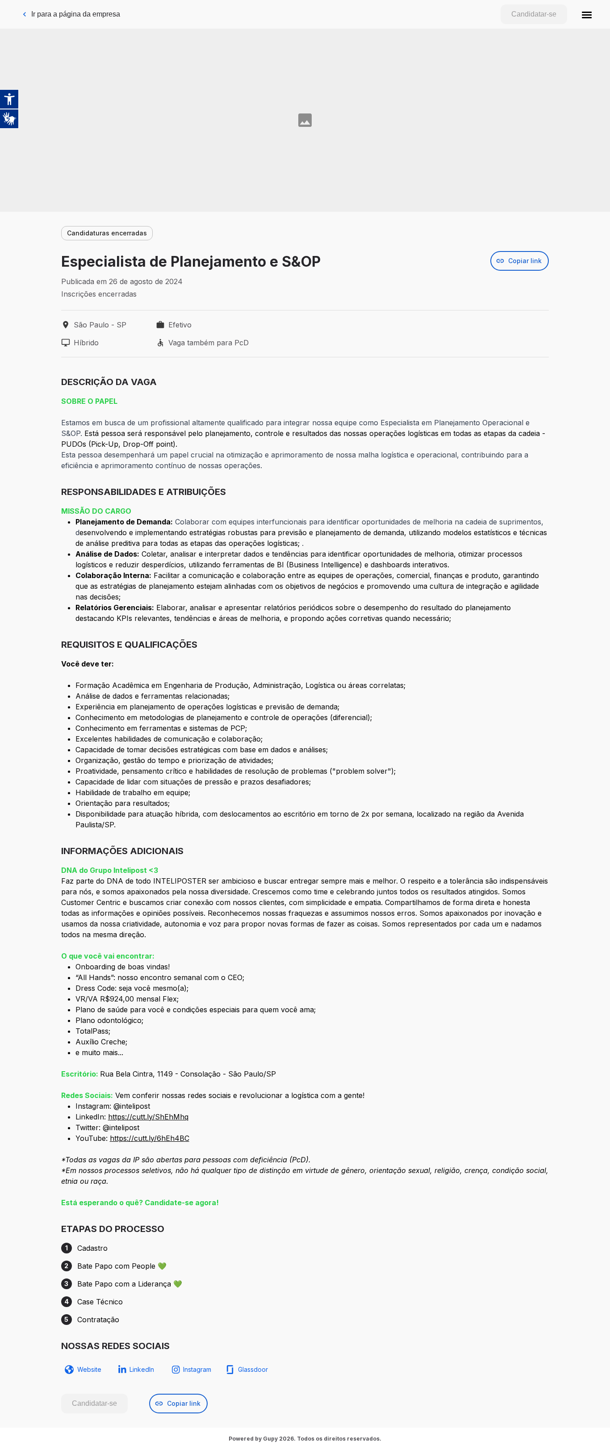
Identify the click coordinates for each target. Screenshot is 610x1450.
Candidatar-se (533, 14)
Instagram (197, 1369)
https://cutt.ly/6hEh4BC (149, 1138)
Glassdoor (253, 1369)
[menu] (586, 14)
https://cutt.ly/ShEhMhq (148, 1116)
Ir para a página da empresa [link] (75, 14)
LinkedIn (142, 1369)
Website (89, 1369)
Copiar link (525, 260)
